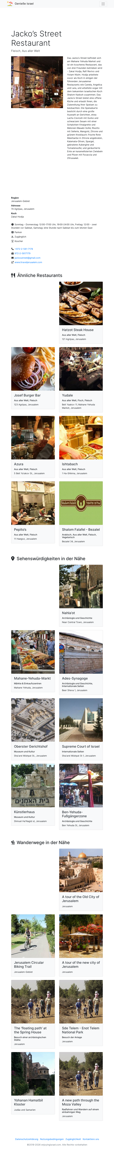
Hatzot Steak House (78, 330)
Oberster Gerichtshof (31, 746)
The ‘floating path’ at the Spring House (30, 1030)
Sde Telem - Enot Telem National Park (80, 1030)
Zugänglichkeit (73, 1139)
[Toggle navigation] (103, 4)
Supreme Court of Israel (81, 746)
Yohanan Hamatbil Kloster (28, 1102)
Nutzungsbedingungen (52, 1139)
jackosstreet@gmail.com (27, 257)
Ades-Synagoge (75, 678)
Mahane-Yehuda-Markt (32, 678)
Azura (18, 464)
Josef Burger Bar (27, 395)
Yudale (67, 395)
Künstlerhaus (24, 812)
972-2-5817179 (22, 253)
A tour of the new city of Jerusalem (81, 965)
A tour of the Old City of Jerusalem (80, 899)
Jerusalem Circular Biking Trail (29, 965)
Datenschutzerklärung (26, 1139)
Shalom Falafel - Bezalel (81, 530)
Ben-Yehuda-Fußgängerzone (74, 814)
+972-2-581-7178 (24, 248)
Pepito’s (20, 530)
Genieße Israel (24, 3)
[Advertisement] (57, 20)
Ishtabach (70, 464)
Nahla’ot (68, 613)
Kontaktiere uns (91, 1139)
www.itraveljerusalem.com (28, 262)
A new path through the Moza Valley (80, 1102)
